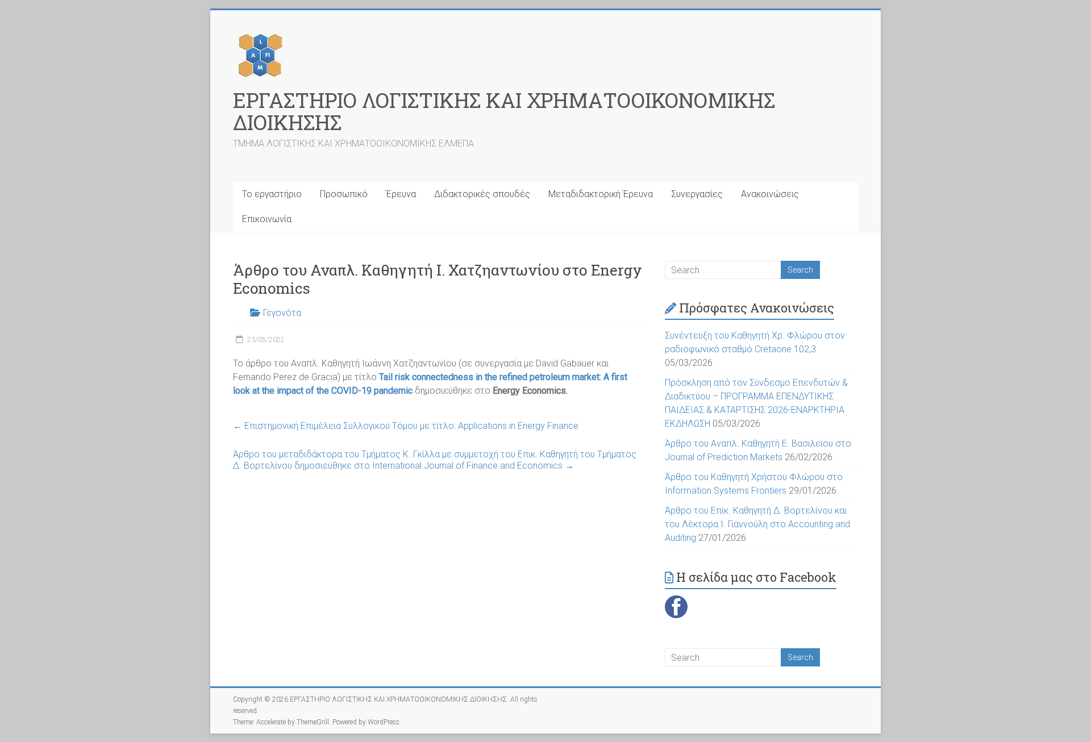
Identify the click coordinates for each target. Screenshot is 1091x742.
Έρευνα (401, 194)
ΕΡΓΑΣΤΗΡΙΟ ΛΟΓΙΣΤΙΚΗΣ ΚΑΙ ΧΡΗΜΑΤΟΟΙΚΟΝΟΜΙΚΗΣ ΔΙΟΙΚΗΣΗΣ (504, 111)
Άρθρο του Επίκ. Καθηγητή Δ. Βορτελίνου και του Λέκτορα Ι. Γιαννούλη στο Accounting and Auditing (757, 524)
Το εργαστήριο (272, 194)
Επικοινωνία (267, 219)
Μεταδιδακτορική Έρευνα (600, 194)
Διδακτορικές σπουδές (482, 194)
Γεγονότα (282, 312)
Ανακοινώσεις (770, 194)
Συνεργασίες (697, 194)
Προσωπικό (344, 194)
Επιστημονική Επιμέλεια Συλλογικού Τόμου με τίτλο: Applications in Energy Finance (405, 425)
